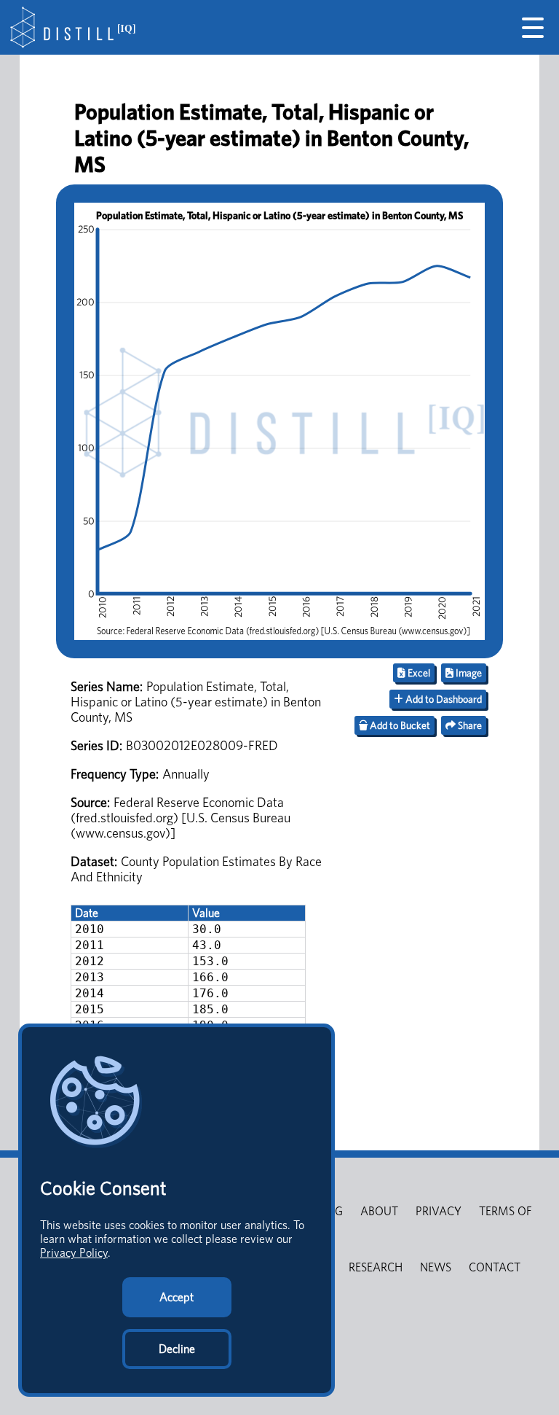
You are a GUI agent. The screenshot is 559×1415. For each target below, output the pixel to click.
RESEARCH (376, 1267)
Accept (176, 1297)
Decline (177, 1349)
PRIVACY (438, 1211)
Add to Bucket (399, 725)
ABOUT (379, 1211)
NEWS (435, 1267)
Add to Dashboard (442, 699)
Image (467, 673)
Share (469, 725)
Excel (417, 673)
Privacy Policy (74, 1253)
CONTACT (494, 1267)
